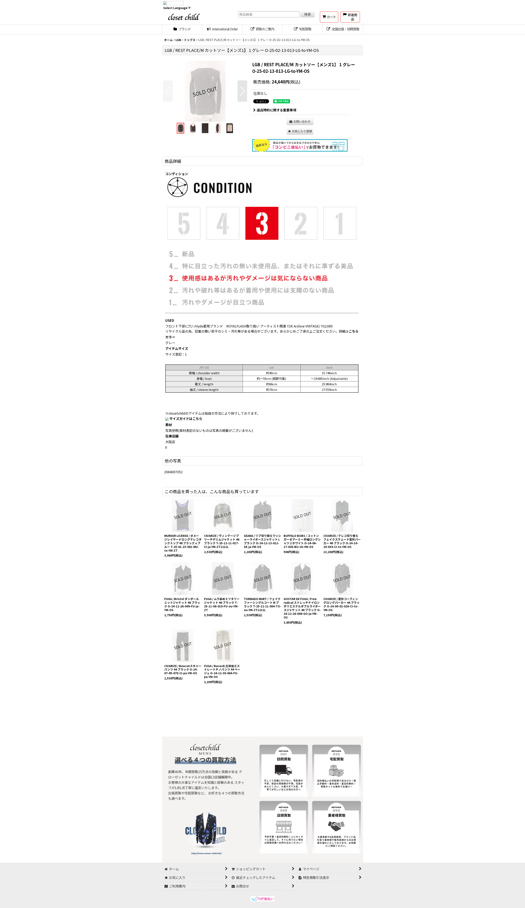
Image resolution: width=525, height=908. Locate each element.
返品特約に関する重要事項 (276, 109)
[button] (168, 91)
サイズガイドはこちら (185, 418)
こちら (353, 331)
